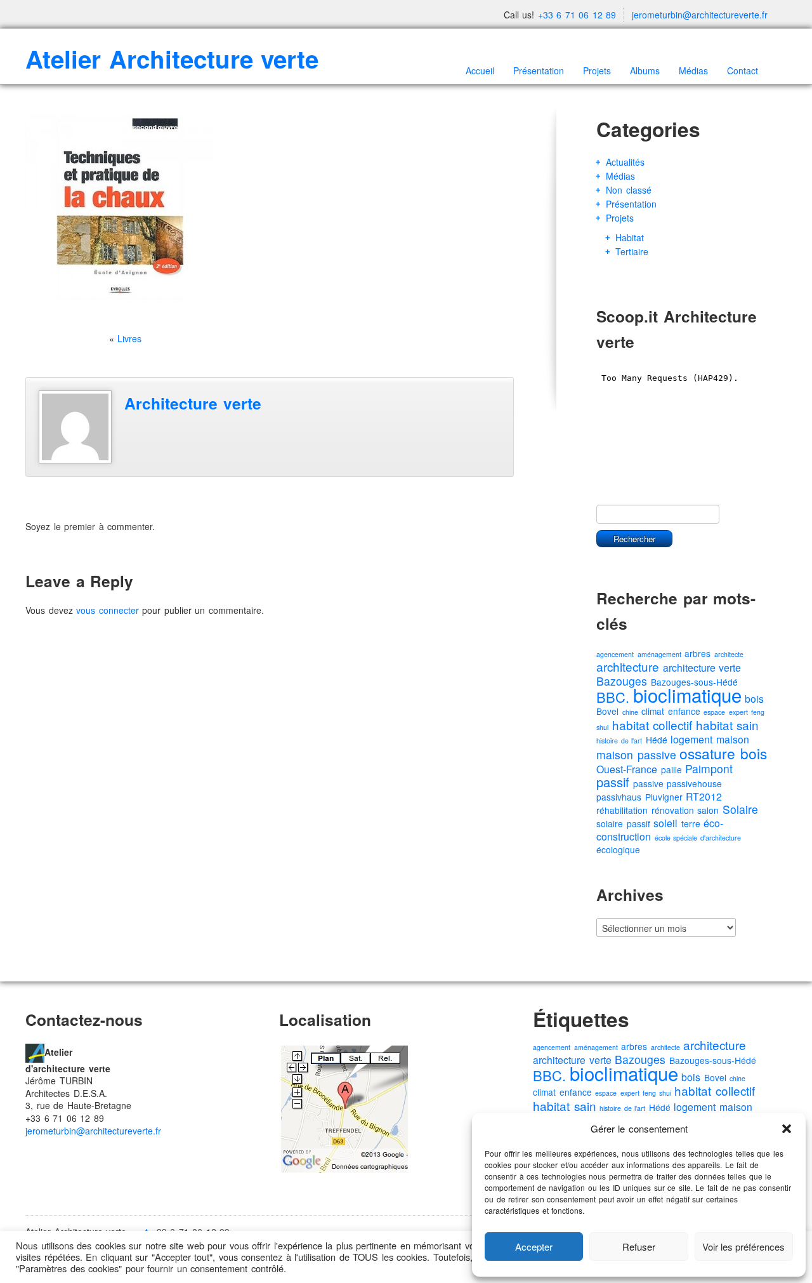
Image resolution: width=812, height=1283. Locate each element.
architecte (728, 654)
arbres (697, 653)
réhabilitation (622, 810)
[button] (786, 1128)
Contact (742, 70)
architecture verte (702, 667)
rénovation (673, 810)
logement (691, 739)
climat (652, 711)
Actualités (625, 162)
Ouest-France (626, 769)
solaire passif (623, 823)
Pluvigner (664, 796)
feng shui (657, 1093)
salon (708, 810)
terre (690, 823)
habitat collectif (652, 724)
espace (714, 712)
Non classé (629, 189)
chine (630, 712)
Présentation (538, 70)
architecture (627, 666)
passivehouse (694, 783)
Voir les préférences (743, 1246)
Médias (693, 70)
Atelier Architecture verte (171, 58)
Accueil (480, 70)
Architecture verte (192, 403)
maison (732, 739)
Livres (129, 338)
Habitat (629, 237)
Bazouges (621, 681)
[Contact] (34, 1051)
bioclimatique (687, 694)
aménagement (659, 654)
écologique (618, 849)
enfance (684, 711)
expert (738, 712)
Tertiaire (631, 251)
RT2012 (704, 796)
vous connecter (107, 610)
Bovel (607, 711)
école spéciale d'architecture (698, 837)
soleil (665, 823)
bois (754, 698)
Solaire (740, 809)
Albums (645, 70)
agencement (615, 654)
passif (612, 782)
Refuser (638, 1246)
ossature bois (723, 753)
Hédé (656, 739)
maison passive (636, 754)
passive (648, 783)
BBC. (612, 697)
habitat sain (727, 724)
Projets (597, 70)
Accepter (534, 1246)
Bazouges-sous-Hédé (712, 1060)
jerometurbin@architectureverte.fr (700, 14)
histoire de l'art (619, 740)
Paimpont (709, 768)
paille (671, 769)
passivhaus (618, 796)
